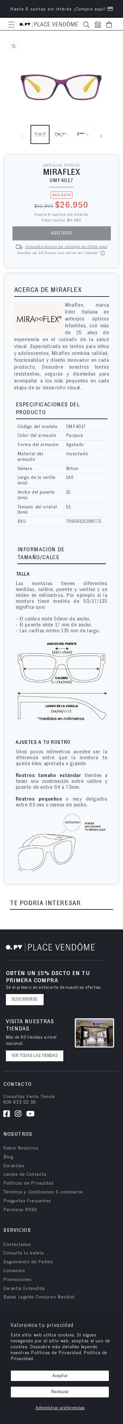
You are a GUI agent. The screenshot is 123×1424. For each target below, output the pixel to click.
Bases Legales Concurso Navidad (39, 1297)
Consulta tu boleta (23, 1253)
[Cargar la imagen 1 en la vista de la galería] (40, 134)
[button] (11, 24)
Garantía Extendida (24, 1288)
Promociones (17, 1279)
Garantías (13, 1166)
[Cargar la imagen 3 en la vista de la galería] (83, 134)
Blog (8, 1157)
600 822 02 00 (19, 1102)
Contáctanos (17, 1244)
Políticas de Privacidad (28, 1183)
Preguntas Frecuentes (27, 1201)
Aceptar (60, 1375)
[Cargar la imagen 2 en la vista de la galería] (61, 134)
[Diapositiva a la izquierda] (22, 136)
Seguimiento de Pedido (28, 1262)
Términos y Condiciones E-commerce (43, 1192)
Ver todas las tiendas (34, 1056)
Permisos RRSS (20, 1210)
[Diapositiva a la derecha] (101, 136)
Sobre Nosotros (20, 1148)
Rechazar (60, 1392)
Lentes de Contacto (25, 1174)
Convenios (14, 1271)
